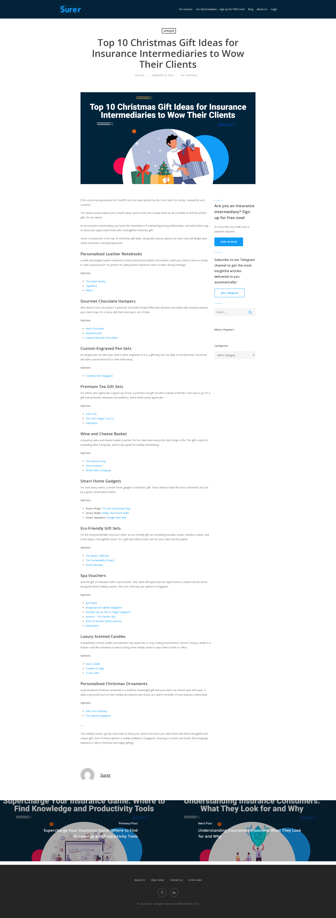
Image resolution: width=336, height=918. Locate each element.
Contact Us (176, 880)
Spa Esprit (91, 603)
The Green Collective (97, 555)
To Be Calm (92, 673)
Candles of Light (95, 668)
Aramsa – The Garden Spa (100, 616)
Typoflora (91, 286)
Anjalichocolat (94, 333)
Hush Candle (93, 663)
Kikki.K (89, 290)
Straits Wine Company (98, 470)
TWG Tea (91, 414)
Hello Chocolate (95, 328)
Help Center (157, 880)
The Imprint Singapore (98, 715)
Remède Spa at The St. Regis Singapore (108, 612)
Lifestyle (169, 30)
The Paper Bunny (95, 281)
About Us (139, 880)
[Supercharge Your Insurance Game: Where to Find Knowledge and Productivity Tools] (84, 830)
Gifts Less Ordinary (96, 711)
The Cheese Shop (96, 461)
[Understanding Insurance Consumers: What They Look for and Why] (252, 830)
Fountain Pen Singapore (99, 375)
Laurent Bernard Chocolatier (102, 337)
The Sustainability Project (100, 560)
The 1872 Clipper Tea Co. (100, 418)
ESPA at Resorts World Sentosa (103, 621)
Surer (142, 75)
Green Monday (94, 564)
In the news (195, 880)
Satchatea (91, 423)
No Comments (189, 75)
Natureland (92, 625)
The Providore (94, 465)
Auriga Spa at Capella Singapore (104, 607)
